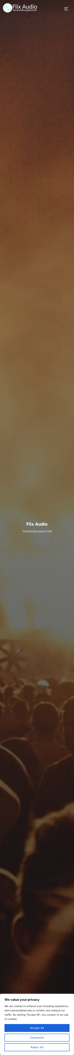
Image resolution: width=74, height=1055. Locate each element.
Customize (37, 1037)
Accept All (37, 1027)
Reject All (37, 1047)
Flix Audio (37, 524)
